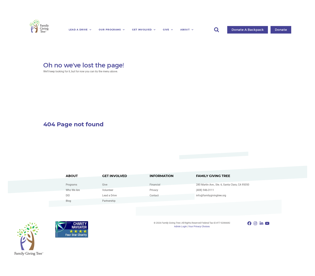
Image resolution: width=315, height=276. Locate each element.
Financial (155, 184)
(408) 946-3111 (205, 190)
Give (104, 184)
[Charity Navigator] (73, 229)
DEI (68, 195)
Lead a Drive (109, 195)
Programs (71, 184)
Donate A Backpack (247, 29)
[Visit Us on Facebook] (250, 223)
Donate (281, 29)
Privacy (154, 190)
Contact (154, 195)
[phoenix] (28, 238)
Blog (68, 200)
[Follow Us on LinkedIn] (262, 223)
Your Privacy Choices (199, 226)
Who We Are (73, 190)
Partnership (109, 200)
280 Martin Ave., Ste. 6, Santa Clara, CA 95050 (222, 184)
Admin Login (180, 226)
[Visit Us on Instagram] (256, 223)
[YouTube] (267, 223)
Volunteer (107, 190)
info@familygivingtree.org (211, 195)
